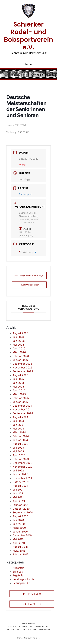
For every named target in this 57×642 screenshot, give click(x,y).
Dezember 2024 (22, 405)
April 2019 (19, 543)
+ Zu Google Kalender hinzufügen (29, 275)
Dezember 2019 (22, 535)
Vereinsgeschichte (23, 579)
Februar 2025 (21, 398)
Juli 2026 (18, 337)
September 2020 (23, 512)
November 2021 (22, 478)
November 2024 (22, 409)
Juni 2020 (19, 523)
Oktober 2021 (21, 482)
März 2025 (19, 394)
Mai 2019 (18, 539)
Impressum (28, 623)
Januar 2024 (20, 440)
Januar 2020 (20, 531)
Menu (28, 64)
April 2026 (19, 348)
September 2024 (23, 413)
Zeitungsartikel (22, 583)
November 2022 (22, 466)
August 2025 (20, 375)
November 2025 (22, 367)
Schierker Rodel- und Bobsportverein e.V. (28, 36)
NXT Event (28, 604)
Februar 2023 (21, 459)
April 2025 (19, 390)
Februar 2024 (21, 436)
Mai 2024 (18, 428)
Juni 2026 (19, 340)
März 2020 (19, 527)
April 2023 (19, 455)
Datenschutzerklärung (21, 629)
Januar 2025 (20, 401)
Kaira (35, 638)
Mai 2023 (18, 451)
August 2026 (20, 333)
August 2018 (20, 546)
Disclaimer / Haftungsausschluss (28, 626)
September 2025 (23, 371)
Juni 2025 (19, 382)
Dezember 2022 (22, 462)
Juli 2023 (18, 447)
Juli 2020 (18, 520)
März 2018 (19, 550)
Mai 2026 (18, 344)
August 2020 (20, 516)
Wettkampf (28, 252)
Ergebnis (18, 575)
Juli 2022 (18, 470)
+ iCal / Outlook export (29, 285)
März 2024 (19, 432)
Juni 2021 (18, 493)
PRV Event (34, 593)
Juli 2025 (18, 379)
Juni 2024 (19, 424)
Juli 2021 (18, 489)
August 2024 (20, 417)
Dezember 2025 (22, 363)
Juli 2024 (18, 420)
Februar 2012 (20, 554)
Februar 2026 (21, 356)
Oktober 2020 (21, 508)
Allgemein (18, 567)
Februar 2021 (20, 504)
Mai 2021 (18, 497)
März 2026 (19, 352)
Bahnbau (18, 571)
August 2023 (20, 443)
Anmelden (44, 629)
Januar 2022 (20, 474)
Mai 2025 (18, 386)
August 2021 (20, 485)
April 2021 (19, 501)
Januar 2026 (20, 359)
